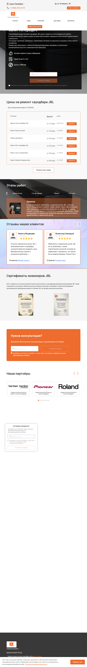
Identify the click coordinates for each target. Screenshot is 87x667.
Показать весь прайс (43, 170)
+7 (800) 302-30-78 (17, 8)
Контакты (71, 21)
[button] (75, 224)
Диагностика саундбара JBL (19, 123)
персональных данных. (60, 85)
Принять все (77, 662)
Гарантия (41, 21)
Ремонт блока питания (17, 130)
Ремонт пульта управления (19, 153)
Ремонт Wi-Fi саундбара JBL (19, 145)
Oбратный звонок (35, 26)
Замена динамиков (16, 138)
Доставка (57, 21)
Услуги (14, 21)
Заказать (72, 123)
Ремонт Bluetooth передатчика (20, 160)
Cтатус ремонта (73, 8)
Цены (29, 21)
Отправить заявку (43, 80)
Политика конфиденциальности (36, 664)
